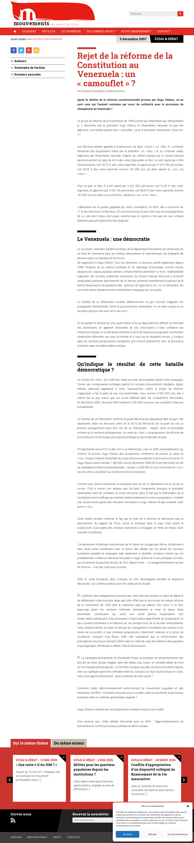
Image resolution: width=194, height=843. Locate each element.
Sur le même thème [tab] (30, 743)
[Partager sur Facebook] (14, 51)
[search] (180, 13)
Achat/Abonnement (136, 31)
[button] (187, 806)
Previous (10, 780)
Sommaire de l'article (29, 67)
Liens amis (16, 837)
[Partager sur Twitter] (22, 51)
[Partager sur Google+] (29, 51)
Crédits (57, 837)
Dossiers (29, 31)
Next (184, 780)
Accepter (127, 834)
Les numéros (71, 31)
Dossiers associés (27, 74)
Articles (48, 31)
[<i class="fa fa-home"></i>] (15, 31)
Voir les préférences (177, 834)
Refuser (153, 834)
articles (22, 39)
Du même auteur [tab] (69, 743)
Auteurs (20, 61)
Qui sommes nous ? (101, 31)
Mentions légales (37, 837)
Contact (164, 31)
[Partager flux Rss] (36, 51)
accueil (14, 39)
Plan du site (73, 837)
